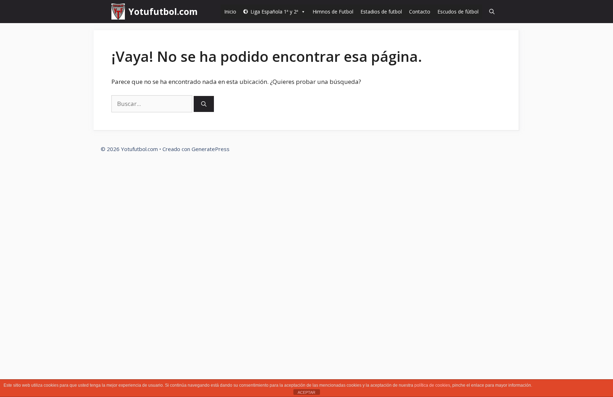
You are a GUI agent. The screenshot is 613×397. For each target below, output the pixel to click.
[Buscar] (204, 104)
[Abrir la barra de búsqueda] (492, 11)
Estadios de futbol (381, 11)
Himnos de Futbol (333, 11)
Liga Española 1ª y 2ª (274, 11)
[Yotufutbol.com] (118, 11)
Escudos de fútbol (458, 11)
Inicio (230, 11)
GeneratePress (211, 148)
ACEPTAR (306, 392)
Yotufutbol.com (163, 11)
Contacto (419, 11)
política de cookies (432, 385)
